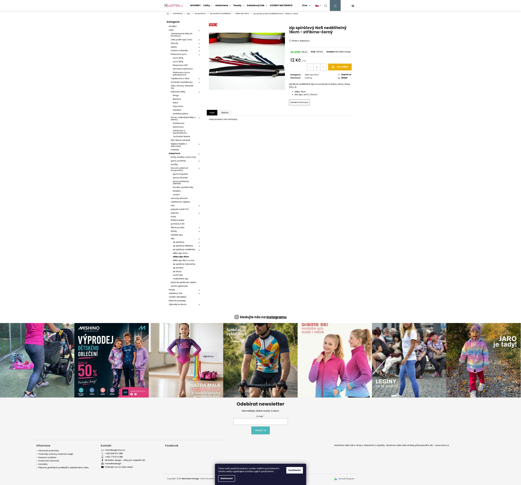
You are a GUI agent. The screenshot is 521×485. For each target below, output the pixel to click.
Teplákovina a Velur (180, 78)
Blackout (177, 99)
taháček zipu (177, 234)
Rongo (176, 95)
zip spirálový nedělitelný (184, 249)
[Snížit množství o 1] (310, 67)
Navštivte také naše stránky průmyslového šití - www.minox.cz (417, 445)
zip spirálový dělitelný (183, 245)
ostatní (176, 194)
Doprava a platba (47, 457)
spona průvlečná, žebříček (181, 182)
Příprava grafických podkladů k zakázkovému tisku (63, 467)
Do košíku (342, 67)
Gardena (177, 110)
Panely (172, 289)
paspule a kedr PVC (180, 209)
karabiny (177, 191)
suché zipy (178, 275)
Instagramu (276, 317)
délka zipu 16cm (181, 256)
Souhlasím (294, 470)
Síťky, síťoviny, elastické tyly (182, 86)
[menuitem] (195, 5)
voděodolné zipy (180, 278)
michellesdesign (113, 463)
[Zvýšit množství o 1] (323, 67)
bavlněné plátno (180, 113)
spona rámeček (180, 177)
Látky (171, 30)
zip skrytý (177, 271)
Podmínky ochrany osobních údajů (55, 454)
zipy (172, 238)
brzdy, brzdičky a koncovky (183, 157)
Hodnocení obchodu (48, 460)
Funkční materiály (179, 50)
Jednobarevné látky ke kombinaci (181, 34)
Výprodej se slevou (177, 304)
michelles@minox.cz (115, 450)
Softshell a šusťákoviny (182, 82)
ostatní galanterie (179, 286)
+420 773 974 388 (114, 456)
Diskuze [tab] (224, 112)
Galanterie (174, 153)
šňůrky (174, 231)
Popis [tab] (212, 112)
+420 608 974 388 (114, 453)
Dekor (175, 102)
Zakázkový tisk (175, 293)
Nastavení (227, 478)
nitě (172, 205)
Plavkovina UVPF (180, 65)
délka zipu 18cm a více (183, 260)
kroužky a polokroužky (183, 187)
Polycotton (178, 106)
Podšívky (175, 149)
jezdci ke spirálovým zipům (183, 282)
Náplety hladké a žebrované (179, 145)
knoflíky (174, 164)
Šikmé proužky (177, 227)
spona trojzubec (180, 174)
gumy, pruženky (178, 160)
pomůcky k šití (178, 223)
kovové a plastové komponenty (179, 169)
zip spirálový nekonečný (184, 264)
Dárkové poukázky (177, 300)
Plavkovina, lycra (178, 54)
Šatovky (174, 43)
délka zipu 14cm (180, 253)
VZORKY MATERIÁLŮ (177, 297)
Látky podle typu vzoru (181, 39)
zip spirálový (178, 242)
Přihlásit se (260, 430)
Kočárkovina (178, 123)
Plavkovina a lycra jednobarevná (181, 73)
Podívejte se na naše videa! (119, 466)
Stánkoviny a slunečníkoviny (180, 131)
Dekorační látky (178, 91)
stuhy (173, 216)
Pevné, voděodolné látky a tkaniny (183, 118)
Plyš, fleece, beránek (180, 140)
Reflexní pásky (177, 220)
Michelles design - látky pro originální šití (125, 460)
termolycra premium (183, 68)
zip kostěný (178, 267)
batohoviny (178, 127)
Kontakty (43, 464)
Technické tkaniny (181, 136)
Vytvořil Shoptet (346, 478)
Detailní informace (299, 102)
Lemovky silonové (179, 198)
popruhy (175, 213)
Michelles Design (343, 51)
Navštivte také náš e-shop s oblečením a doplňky (359, 445)
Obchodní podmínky (48, 450)
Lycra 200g (178, 57)
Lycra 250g (178, 61)
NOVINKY (173, 26)
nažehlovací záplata (180, 201)
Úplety (174, 47)
